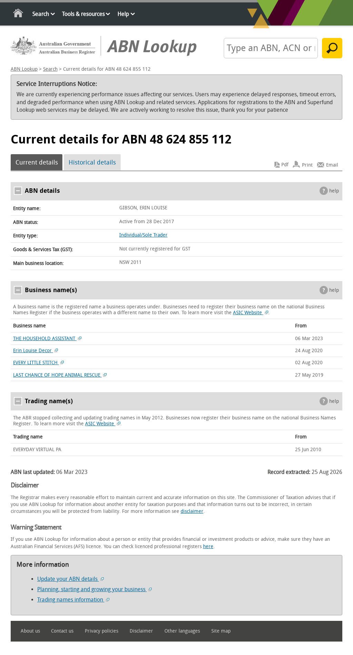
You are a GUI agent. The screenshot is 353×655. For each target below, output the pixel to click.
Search (40, 14)
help (334, 191)
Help (123, 14)
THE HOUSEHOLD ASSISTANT (45, 338)
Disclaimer (141, 631)
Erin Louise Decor (33, 351)
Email (332, 165)
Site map (221, 631)
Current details (37, 162)
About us (30, 631)
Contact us (62, 631)
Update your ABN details (68, 579)
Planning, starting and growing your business (92, 589)
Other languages (182, 631)
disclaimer (192, 511)
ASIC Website (248, 313)
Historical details (92, 162)
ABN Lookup (24, 69)
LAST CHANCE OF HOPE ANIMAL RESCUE (57, 375)
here (208, 546)
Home (18, 14)
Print (307, 165)
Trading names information (70, 599)
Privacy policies (101, 631)
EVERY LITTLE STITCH (36, 363)
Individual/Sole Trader (143, 235)
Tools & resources (83, 14)
